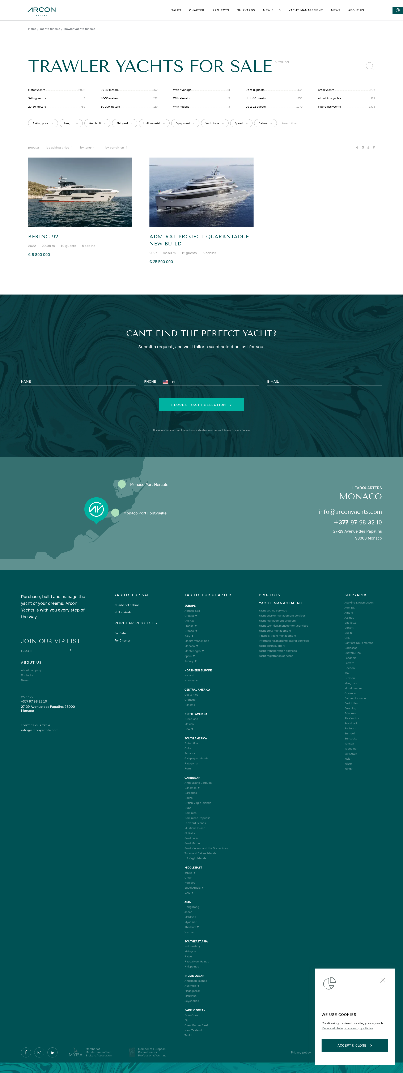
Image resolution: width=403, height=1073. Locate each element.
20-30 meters (37, 106)
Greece (189, 631)
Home (32, 28)
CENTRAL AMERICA (197, 689)
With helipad (181, 106)
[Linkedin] (52, 1052)
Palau (188, 956)
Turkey (188, 661)
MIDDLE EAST (193, 867)
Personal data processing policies (347, 1028)
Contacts (27, 675)
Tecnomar (350, 748)
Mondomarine (353, 688)
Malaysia (190, 951)
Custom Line (352, 653)
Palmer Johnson (355, 698)
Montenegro (192, 651)
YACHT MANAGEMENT (306, 10)
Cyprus (189, 620)
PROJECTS (220, 10)
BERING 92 (43, 237)
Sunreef (349, 733)
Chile (187, 748)
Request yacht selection (198, 405)
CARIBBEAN (192, 777)
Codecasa (350, 648)
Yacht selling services (273, 610)
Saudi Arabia (192, 887)
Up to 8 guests (255, 89)
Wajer (348, 758)
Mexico (189, 724)
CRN (347, 637)
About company (31, 670)
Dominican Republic (197, 818)
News (25, 680)
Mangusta (350, 683)
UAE (187, 892)
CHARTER (196, 10)
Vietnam (189, 932)
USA (187, 729)
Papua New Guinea (196, 961)
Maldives (190, 917)
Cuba (187, 808)
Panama (189, 704)
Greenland (191, 719)
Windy (348, 768)
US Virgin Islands (195, 858)
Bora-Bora (191, 1015)
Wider (348, 763)
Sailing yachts (37, 98)
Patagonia (191, 763)
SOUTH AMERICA (195, 738)
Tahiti (187, 1035)
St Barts (189, 833)
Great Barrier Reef (196, 1025)
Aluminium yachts (329, 98)
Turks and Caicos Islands (200, 853)
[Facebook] (26, 1052)
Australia (190, 985)
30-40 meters (110, 89)
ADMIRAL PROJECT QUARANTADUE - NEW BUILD (201, 240)
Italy (187, 636)
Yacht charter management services (282, 615)
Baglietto (350, 622)
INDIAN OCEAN (194, 975)
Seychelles (191, 1001)
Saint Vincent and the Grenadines (206, 848)
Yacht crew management (275, 630)
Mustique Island (194, 828)
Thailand (190, 927)
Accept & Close (352, 1045)
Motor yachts (36, 89)
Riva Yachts (351, 718)
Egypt (188, 872)
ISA (346, 673)
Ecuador (189, 753)
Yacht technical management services (283, 625)
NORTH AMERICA (195, 714)
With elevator (182, 98)
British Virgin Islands (197, 803)
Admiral (349, 607)
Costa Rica (191, 694)
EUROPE (190, 605)
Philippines (191, 966)
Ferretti (349, 663)
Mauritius (190, 996)
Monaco (189, 646)
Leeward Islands (195, 823)
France (189, 626)
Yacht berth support (272, 645)
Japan (188, 912)
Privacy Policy (240, 430)
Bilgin (348, 632)
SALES (176, 10)
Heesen (349, 668)
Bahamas (190, 787)
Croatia (189, 615)
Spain (188, 656)
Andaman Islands (195, 980)
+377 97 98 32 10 (358, 522)
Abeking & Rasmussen (359, 602)
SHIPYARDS (246, 10)
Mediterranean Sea (196, 641)
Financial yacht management (277, 635)
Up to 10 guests (256, 98)
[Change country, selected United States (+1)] (166, 382)
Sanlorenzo (351, 728)
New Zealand (193, 1030)
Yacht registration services (276, 655)
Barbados (190, 792)
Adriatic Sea (192, 610)
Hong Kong (191, 907)
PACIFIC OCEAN (194, 1010)
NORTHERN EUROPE (198, 670)
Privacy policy (301, 1052)
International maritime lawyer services (284, 640)
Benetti (349, 627)
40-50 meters (110, 98)
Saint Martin (192, 843)
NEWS (335, 10)
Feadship (350, 658)
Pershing (350, 708)
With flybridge (182, 89)
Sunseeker (351, 738)
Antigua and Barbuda (198, 782)
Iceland (189, 675)
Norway (189, 680)
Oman (188, 877)
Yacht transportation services (278, 650)
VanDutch (350, 753)
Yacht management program (277, 620)
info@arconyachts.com (350, 511)
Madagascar (192, 991)
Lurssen (349, 678)
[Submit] (70, 650)
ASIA (187, 902)
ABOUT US (356, 10)
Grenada (189, 699)
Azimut (349, 617)
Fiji (186, 1020)
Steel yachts (326, 89)
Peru (187, 768)
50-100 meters (110, 106)
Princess (350, 713)
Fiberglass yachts (329, 106)
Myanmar (190, 922)
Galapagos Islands (196, 758)
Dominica (190, 813)
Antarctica (191, 743)
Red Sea (189, 882)
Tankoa (349, 743)
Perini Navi (351, 703)
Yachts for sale (49, 28)
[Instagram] (39, 1052)
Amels (348, 612)
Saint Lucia (191, 838)
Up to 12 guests (256, 106)
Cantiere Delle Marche (358, 642)
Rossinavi (350, 723)
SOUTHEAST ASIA (196, 941)
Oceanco (350, 693)
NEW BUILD (272, 10)
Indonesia (190, 946)
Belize (188, 798)
